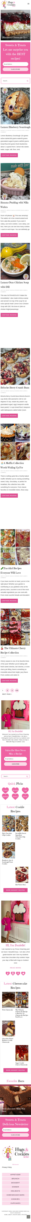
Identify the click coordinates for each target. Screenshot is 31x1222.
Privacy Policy (7, 1167)
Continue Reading (9, 155)
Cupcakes (15, 1203)
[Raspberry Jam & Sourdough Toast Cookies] (8, 850)
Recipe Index (17, 1214)
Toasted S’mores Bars (11, 1109)
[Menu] (28, 4)
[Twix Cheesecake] (8, 1000)
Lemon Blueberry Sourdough (15, 127)
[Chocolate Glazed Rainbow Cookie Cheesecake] (8, 1029)
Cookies (15, 1199)
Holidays (15, 1191)
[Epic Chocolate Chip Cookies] (8, 823)
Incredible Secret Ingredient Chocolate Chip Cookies (21, 836)
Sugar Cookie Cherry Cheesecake (21, 1064)
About (10, 1214)
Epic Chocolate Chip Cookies (7, 834)
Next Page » (7, 694)
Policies (24, 1214)
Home (5, 1214)
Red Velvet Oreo (21, 885)
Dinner (15, 1187)
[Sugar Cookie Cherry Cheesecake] (22, 1053)
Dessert (15, 1183)
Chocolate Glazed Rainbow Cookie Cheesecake (7, 1040)
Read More (15, 968)
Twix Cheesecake (7, 1010)
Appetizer (15, 1174)
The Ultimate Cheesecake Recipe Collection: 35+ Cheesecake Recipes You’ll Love (22, 1013)
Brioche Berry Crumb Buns (15, 387)
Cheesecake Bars (15, 1195)
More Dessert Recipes (15, 890)
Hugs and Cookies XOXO (8, 4)
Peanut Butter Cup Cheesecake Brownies (11, 36)
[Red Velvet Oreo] (22, 875)
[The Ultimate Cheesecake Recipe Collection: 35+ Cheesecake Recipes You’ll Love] (22, 1000)
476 (17, 690)
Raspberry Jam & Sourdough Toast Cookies (7, 862)
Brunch (15, 1179)
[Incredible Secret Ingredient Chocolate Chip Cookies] (22, 823)
